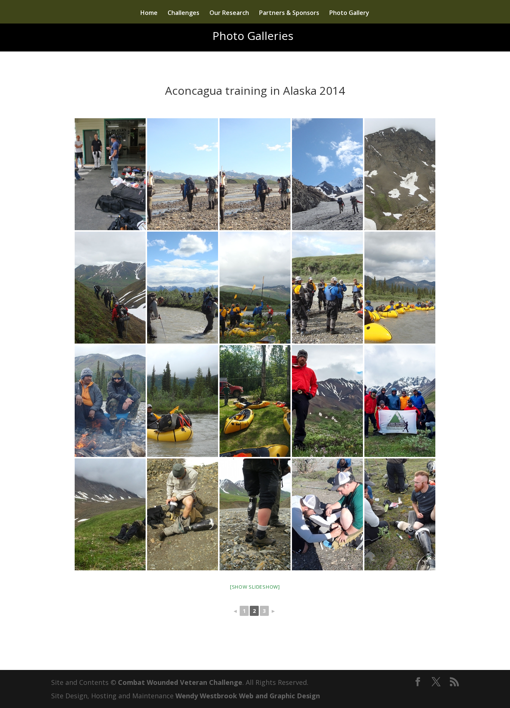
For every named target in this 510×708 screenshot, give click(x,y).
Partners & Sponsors (289, 13)
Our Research (229, 13)
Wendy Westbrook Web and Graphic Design (247, 695)
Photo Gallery (349, 13)
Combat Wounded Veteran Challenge (180, 682)
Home (149, 13)
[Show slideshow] (255, 586)
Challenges (183, 13)
